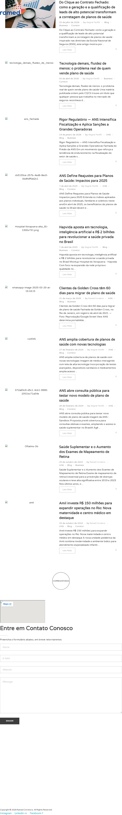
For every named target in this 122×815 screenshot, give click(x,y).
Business (63, 25)
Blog (106, 22)
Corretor (75, 25)
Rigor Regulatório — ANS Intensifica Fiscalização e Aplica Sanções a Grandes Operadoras (87, 124)
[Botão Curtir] (110, 49)
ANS (108, 134)
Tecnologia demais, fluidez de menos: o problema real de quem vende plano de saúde (85, 68)
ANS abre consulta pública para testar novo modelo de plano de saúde (84, 395)
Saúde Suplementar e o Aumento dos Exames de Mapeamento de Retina (85, 452)
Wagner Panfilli (93, 22)
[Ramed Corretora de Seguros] (13, 7)
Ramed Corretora (96, 298)
